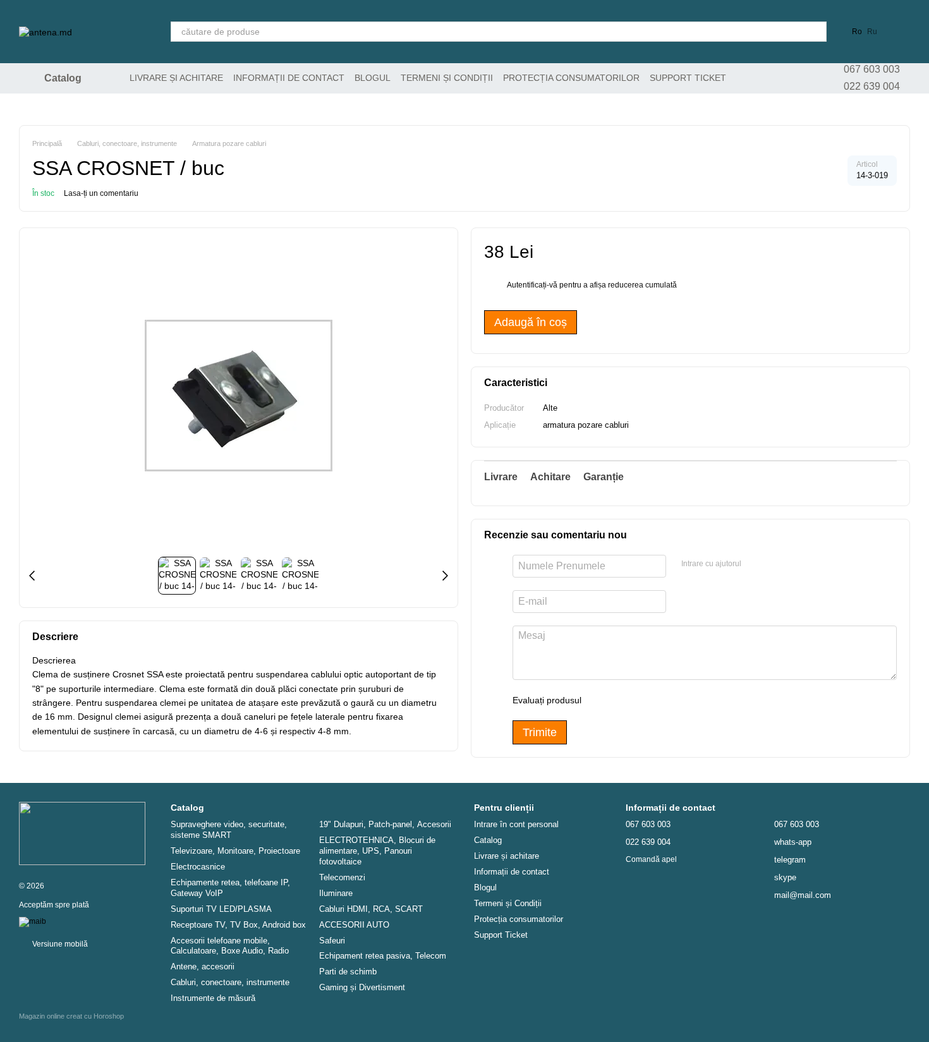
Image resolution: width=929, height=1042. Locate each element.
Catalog (488, 840)
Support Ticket (688, 78)
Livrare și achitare (176, 78)
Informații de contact (288, 78)
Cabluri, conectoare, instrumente (230, 982)
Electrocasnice (198, 866)
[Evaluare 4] (663, 700)
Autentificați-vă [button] (533, 285)
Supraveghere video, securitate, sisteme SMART (229, 830)
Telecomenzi (342, 877)
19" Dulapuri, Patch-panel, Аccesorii (385, 824)
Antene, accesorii (202, 966)
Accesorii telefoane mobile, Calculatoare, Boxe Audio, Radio (230, 946)
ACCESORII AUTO (354, 925)
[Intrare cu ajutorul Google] (775, 564)
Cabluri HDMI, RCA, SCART (371, 909)
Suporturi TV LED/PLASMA (221, 909)
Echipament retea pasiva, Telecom (382, 955)
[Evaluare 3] (643, 700)
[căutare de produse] (816, 31)
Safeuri (332, 940)
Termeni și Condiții (447, 78)
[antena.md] (82, 832)
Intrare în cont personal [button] (516, 824)
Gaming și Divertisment (362, 987)
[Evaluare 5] (683, 700)
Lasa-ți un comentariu (101, 193)
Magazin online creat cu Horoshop (71, 1016)
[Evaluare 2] (622, 700)
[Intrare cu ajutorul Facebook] (755, 564)
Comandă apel (651, 859)
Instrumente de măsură (213, 998)
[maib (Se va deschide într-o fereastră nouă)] (32, 921)
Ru (872, 31)
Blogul (373, 78)
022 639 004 (872, 86)
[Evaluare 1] (602, 700)
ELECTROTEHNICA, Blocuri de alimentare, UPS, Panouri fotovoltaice (377, 850)
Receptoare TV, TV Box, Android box (238, 925)
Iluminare (336, 893)
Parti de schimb (348, 971)
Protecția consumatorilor (571, 78)
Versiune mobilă (59, 944)
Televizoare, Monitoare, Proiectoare (235, 851)
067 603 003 (872, 69)
